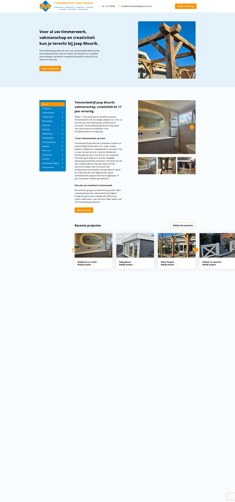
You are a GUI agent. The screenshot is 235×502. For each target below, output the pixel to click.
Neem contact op (185, 6)
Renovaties (47, 121)
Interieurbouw (49, 142)
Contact (46, 159)
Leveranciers (48, 167)
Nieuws (45, 146)
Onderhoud (47, 116)
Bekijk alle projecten (183, 225)
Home (45, 104)
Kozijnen (46, 125)
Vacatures (47, 154)
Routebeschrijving (50, 163)
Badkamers (47, 133)
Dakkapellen (48, 138)
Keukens (46, 129)
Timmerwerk (48, 112)
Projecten (46, 108)
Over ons (46, 150)
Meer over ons (84, 210)
